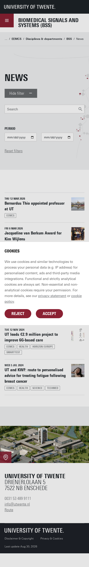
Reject (17, 313)
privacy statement (52, 296)
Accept (49, 313)
